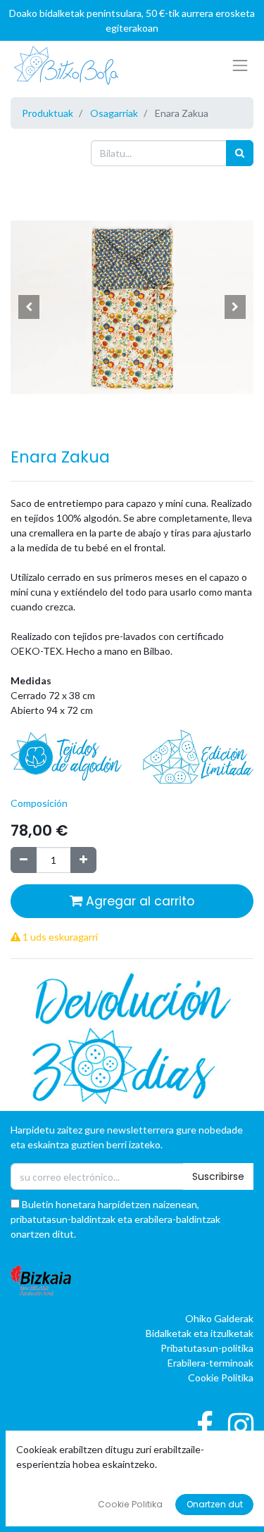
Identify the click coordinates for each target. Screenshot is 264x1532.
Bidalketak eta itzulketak (199, 1333)
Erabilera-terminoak (210, 1363)
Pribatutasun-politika (207, 1348)
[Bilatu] (239, 153)
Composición (39, 803)
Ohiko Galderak (219, 1318)
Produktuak (47, 113)
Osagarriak (114, 113)
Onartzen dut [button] (215, 1504)
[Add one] (83, 860)
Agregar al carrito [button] (138, 901)
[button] (29, 307)
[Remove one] (24, 860)
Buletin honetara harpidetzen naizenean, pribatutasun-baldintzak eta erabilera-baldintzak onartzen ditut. (115, 1219)
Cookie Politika (220, 1377)
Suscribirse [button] (218, 1176)
